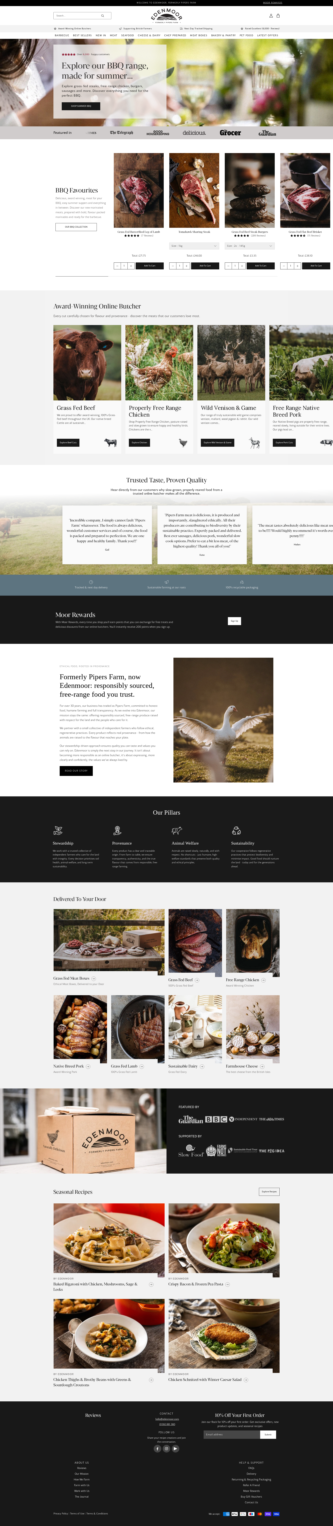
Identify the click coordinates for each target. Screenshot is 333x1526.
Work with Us (81, 1491)
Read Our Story (76, 771)
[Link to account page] (271, 15)
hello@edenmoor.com (167, 1419)
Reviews (81, 1468)
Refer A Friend (251, 1485)
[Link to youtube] (175, 1448)
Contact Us (251, 1502)
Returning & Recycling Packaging (251, 1479)
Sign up (234, 621)
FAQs (251, 1468)
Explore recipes (269, 1192)
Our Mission (82, 1474)
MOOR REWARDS (272, 3)
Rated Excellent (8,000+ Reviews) (262, 29)
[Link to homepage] (166, 15)
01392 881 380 (167, 1424)
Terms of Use (77, 1513)
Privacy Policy (60, 1513)
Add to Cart (149, 266)
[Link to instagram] (166, 1448)
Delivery (251, 1474)
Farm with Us (81, 1485)
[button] (278, 15)
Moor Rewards (251, 1491)
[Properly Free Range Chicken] (159, 389)
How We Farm (82, 1479)
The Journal (82, 1496)
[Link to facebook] (157, 1448)
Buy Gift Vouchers (251, 1496)
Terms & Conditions (97, 1513)
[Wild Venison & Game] (231, 389)
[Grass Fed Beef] (87, 389)
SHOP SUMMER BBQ (81, 106)
